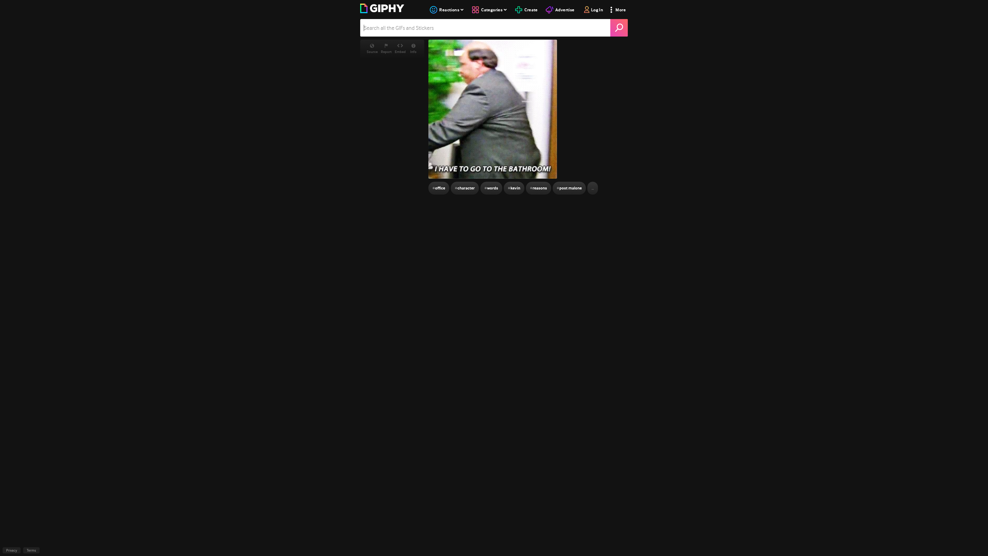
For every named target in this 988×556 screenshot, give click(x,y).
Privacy (11, 550)
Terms (31, 550)
